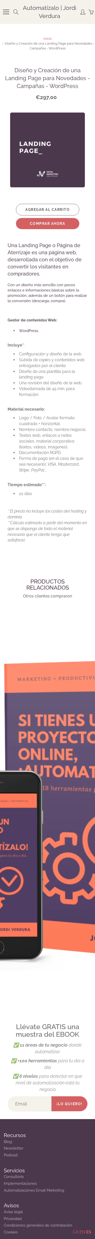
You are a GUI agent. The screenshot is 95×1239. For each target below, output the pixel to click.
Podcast (11, 1155)
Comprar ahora (47, 224)
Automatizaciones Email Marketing (34, 1190)
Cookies (11, 1232)
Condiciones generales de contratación (38, 1225)
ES (88, 1232)
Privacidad (13, 1218)
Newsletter (13, 1148)
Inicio (48, 39)
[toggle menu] (6, 12)
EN (82, 1232)
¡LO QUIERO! (69, 1104)
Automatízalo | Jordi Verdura (49, 11)
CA (76, 1232)
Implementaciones (20, 1183)
